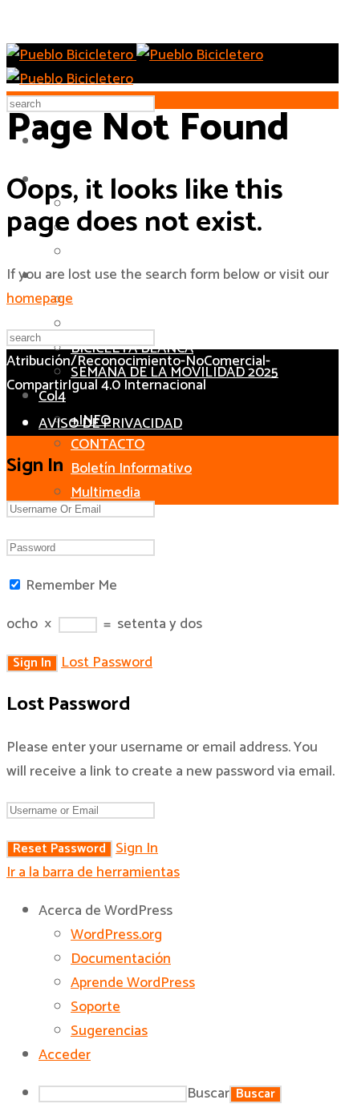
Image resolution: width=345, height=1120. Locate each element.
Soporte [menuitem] (95, 1007)
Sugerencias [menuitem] (109, 1031)
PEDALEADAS (114, 324)
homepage (39, 299)
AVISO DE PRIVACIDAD (110, 424)
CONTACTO (107, 445)
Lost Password (106, 663)
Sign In (137, 848)
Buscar (208, 1094)
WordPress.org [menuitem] (116, 935)
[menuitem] (189, 911)
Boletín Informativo (131, 469)
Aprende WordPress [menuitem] (133, 983)
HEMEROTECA (116, 252)
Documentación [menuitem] (121, 959)
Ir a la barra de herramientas (93, 872)
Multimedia (105, 493)
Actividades (121, 299)
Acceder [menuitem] (65, 1055)
